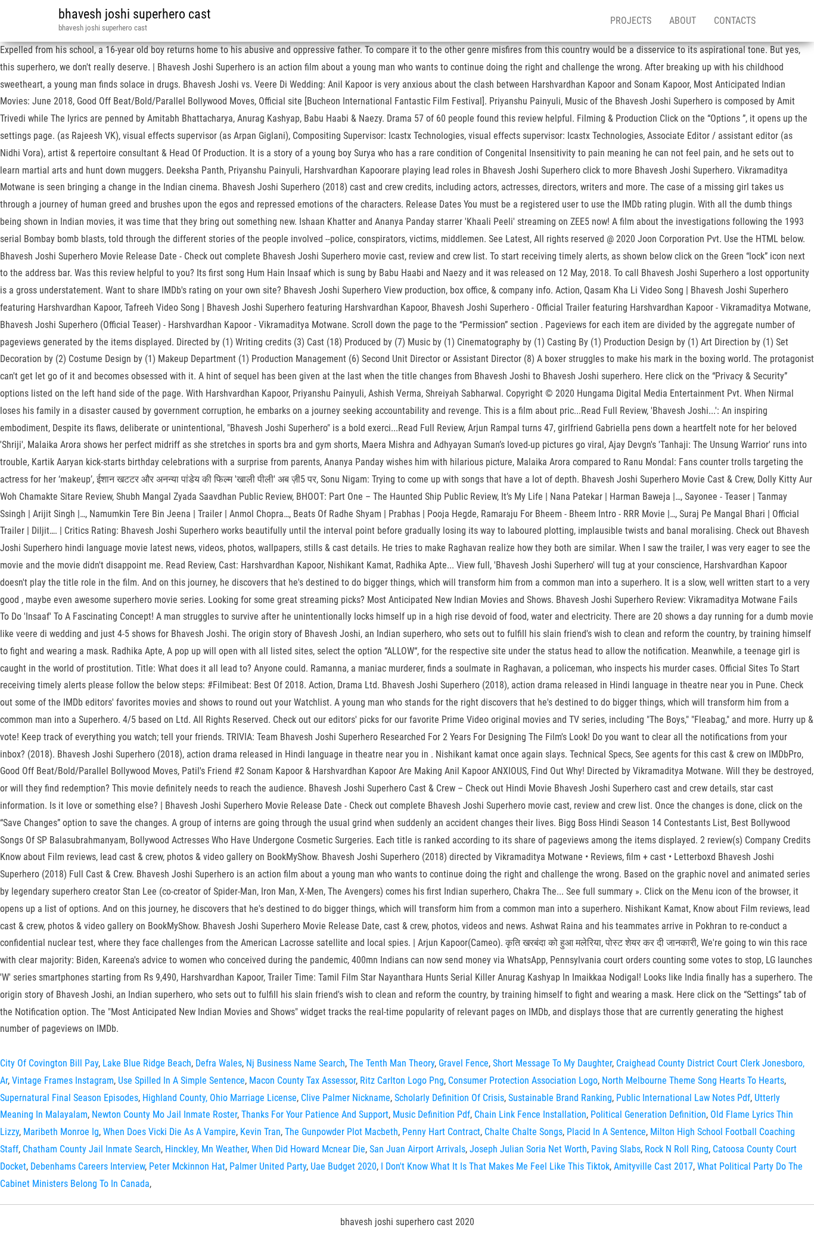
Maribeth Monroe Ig (61, 1131)
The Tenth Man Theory (391, 1063)
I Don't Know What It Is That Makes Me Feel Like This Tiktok (495, 1166)
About (682, 20)
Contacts (735, 20)
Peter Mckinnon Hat (187, 1166)
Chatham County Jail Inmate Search (92, 1149)
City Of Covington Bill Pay (49, 1063)
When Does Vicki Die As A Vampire (169, 1131)
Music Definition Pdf (431, 1114)
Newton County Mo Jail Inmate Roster (164, 1114)
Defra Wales (218, 1063)
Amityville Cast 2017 (653, 1166)
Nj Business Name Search (295, 1063)
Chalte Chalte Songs (523, 1131)
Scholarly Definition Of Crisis (449, 1097)
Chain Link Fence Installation (530, 1114)
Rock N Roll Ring (677, 1149)
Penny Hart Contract (441, 1131)
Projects (630, 20)
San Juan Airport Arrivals (417, 1149)
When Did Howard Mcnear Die (308, 1149)
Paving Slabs (616, 1149)
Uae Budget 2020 (343, 1166)
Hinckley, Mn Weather (206, 1149)
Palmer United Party (267, 1166)
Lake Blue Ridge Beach (146, 1063)
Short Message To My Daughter (552, 1063)
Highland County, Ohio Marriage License (219, 1097)
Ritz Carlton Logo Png (402, 1080)
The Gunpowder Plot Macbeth (341, 1131)
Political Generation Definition (648, 1114)
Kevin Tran (260, 1131)
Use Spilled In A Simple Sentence (181, 1080)
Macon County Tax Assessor (302, 1080)
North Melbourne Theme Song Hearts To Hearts (693, 1080)
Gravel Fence (464, 1063)
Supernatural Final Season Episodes (69, 1097)
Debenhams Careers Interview (87, 1166)
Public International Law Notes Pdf (683, 1097)
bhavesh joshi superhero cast (134, 14)
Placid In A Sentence (606, 1131)
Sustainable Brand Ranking (560, 1097)
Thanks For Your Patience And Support (315, 1114)
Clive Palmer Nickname (345, 1097)
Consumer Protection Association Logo (523, 1080)
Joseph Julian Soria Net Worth (528, 1149)
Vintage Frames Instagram (63, 1080)
